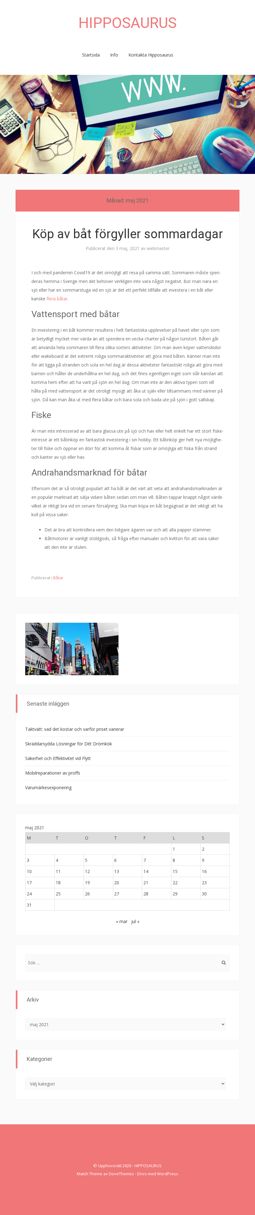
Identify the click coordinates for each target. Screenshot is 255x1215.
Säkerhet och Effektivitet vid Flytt (58, 758)
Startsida (91, 55)
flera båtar (57, 299)
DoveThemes (121, 1173)
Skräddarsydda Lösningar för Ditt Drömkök (68, 744)
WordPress (167, 1173)
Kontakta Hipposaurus (150, 55)
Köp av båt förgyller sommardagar (127, 234)
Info (114, 55)
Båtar (58, 577)
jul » (135, 921)
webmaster (158, 248)
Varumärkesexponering (48, 787)
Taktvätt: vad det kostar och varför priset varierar (74, 729)
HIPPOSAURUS (127, 23)
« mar (122, 921)
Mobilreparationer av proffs (52, 773)
